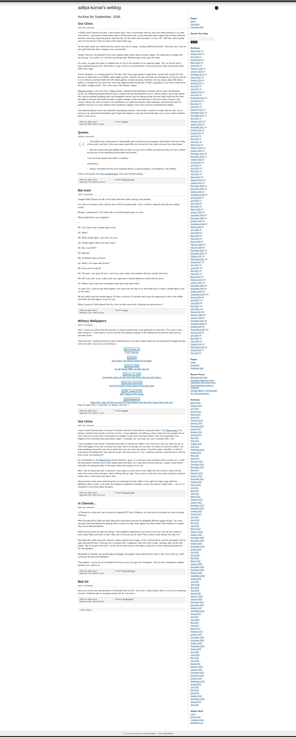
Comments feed (197, 720)
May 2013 (195, 104)
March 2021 (196, 63)
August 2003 (196, 350)
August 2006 (196, 297)
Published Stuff (197, 27)
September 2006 (198, 294)
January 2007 (196, 283)
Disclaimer (195, 24)
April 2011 (195, 142)
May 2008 (195, 236)
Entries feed (196, 717)
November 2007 (197, 253)
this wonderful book (109, 174)
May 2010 (195, 171)
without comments (86, 136)
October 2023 (196, 54)
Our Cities (85, 23)
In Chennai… (87, 503)
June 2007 (195, 268)
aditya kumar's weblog (99, 7)
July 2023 (195, 57)
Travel (132, 493)
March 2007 (196, 277)
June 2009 (195, 204)
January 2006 (196, 318)
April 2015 (195, 89)
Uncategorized (127, 599)
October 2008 (196, 221)
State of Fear (116, 91)
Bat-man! (84, 190)
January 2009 (196, 212)
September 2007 (198, 259)
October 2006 (196, 291)
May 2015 (195, 86)
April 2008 (195, 239)
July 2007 (195, 265)
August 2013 (196, 101)
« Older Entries (85, 610)
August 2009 (196, 198)
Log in (193, 714)
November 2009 (197, 189)
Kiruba (120, 554)
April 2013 (195, 107)
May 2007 (195, 271)
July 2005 (195, 335)
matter (162, 521)
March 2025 (196, 51)
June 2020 (195, 66)
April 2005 (195, 341)
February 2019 (197, 69)
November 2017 (197, 74)
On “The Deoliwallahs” (200, 394)
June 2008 (195, 233)
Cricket (125, 310)
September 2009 (198, 195)
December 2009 (197, 186)
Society (125, 122)
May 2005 (195, 338)
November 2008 (197, 218)
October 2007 (196, 256)
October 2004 (196, 344)
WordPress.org (197, 723)
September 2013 (198, 98)
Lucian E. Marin (149, 734)
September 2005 (198, 330)
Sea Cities (85, 421)
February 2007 (197, 280)
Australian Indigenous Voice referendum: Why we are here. (203, 381)
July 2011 (195, 136)
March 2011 (195, 145)
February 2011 (197, 148)
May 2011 (195, 139)
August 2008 (196, 227)
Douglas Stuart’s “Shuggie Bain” (204, 391)
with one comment (86, 28)
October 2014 (196, 92)
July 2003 (195, 353)
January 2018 (196, 72)
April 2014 (195, 95)
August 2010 (196, 162)
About (193, 21)
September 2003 (198, 347)
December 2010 (197, 154)
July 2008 (195, 230)
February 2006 (197, 315)
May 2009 (195, 206)
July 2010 (195, 165)
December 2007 (197, 250)
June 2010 (195, 168)
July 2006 (195, 300)
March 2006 (196, 312)
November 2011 (197, 127)
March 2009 (196, 209)
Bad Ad (83, 581)
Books (124, 180)
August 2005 (196, 333)
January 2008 (196, 247)
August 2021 (196, 60)
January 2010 (196, 183)
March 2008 (196, 242)
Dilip (111, 554)
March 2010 (196, 177)
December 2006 (197, 286)
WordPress (168, 734)
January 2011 (196, 151)
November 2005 (197, 324)
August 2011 (196, 133)
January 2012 (196, 124)
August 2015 (196, 83)
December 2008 (197, 215)
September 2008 (198, 224)
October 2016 (196, 80)
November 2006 (197, 289)
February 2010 (197, 180)
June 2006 (195, 303)
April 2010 (195, 174)
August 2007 (196, 262)
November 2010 (197, 157)
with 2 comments (85, 586)
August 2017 (196, 77)
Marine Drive (105, 460)
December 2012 (197, 113)
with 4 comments (85, 194)
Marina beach (172, 430)
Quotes (83, 132)
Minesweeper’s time (199, 377)
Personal (131, 180)
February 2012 (197, 121)
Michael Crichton (85, 91)
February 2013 (197, 110)
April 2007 (195, 274)
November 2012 (197, 116)
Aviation (125, 411)
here (135, 74)
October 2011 (196, 130)
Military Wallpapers (92, 321)
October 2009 (196, 192)
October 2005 (196, 327)
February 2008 (197, 245)
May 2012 (195, 118)
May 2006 (195, 306)
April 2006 (195, 309)
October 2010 (196, 160)
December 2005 (197, 321)
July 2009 (195, 201)
